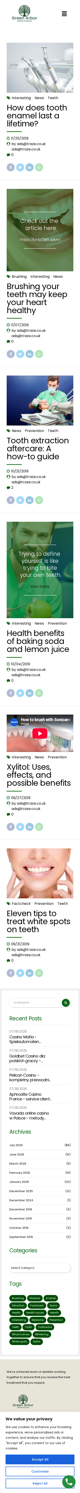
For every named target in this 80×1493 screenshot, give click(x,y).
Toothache (45, 1327)
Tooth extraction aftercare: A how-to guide (38, 448)
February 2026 (19, 1173)
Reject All (40, 1483)
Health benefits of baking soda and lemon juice (38, 641)
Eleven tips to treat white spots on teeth (38, 921)
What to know (20, 1334)
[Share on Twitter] (20, 167)
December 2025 (21, 1191)
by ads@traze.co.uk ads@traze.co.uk (29, 146)
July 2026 (16, 1145)
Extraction (18, 1305)
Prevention (34, 431)
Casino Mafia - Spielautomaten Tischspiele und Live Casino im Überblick (27, 1039)
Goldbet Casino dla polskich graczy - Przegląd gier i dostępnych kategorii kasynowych (28, 1058)
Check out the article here (39, 224)
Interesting (21, 98)
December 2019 (20, 1209)
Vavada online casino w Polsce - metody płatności (29, 1115)
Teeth (53, 98)
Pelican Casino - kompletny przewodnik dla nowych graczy (30, 1077)
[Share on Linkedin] (30, 167)
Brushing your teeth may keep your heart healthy (37, 298)
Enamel (51, 1298)
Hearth (54, 1312)
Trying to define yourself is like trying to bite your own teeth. (40, 564)
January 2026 (19, 1182)
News (39, 98)
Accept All (40, 1459)
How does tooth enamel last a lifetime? (37, 115)
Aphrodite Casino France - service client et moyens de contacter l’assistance (29, 1096)
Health (16, 1312)
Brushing (19, 276)
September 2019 (21, 1237)
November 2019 (20, 1218)
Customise (40, 1471)
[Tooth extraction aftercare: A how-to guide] (40, 401)
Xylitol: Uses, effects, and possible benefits (39, 775)
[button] (64, 14)
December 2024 (21, 1200)
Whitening (41, 1334)
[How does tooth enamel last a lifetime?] (40, 68)
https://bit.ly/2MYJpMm (40, 239)
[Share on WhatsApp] (39, 167)
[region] (40, 1452)
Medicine (38, 1320)
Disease (35, 1298)
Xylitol (36, 1341)
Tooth (28, 1327)
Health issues (35, 1312)
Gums (53, 1305)
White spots (19, 1341)
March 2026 (17, 1163)
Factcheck (21, 903)
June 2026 (16, 1154)
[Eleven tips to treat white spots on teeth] (40, 873)
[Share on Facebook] (11, 167)
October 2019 (18, 1228)
